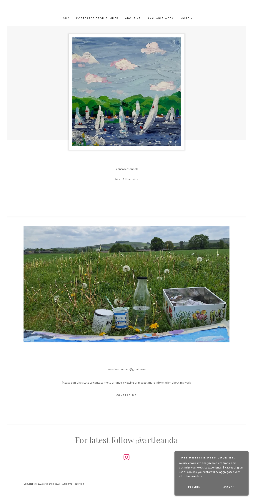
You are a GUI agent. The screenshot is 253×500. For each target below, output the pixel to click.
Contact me (126, 395)
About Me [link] (133, 18)
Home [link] (65, 18)
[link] (126, 458)
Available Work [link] (161, 18)
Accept (229, 486)
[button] (186, 18)
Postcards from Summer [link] (97, 18)
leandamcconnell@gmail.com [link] (126, 369)
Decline (194, 486)
